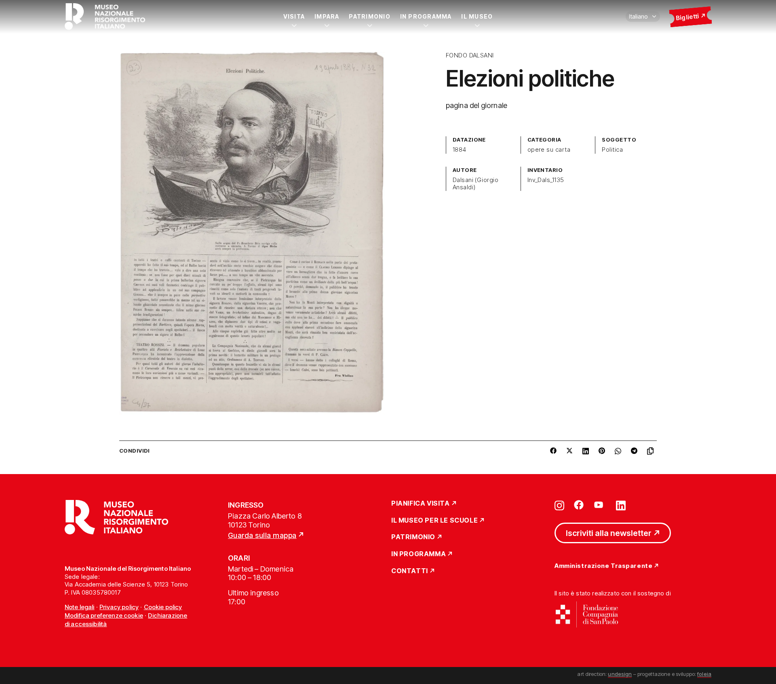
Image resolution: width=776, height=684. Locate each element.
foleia (704, 674)
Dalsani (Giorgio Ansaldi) (476, 183)
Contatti (409, 571)
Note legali (80, 607)
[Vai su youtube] (599, 505)
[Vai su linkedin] (621, 505)
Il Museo (477, 16)
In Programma (426, 16)
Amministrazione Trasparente (603, 566)
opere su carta (549, 149)
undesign (620, 674)
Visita (294, 16)
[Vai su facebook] (579, 505)
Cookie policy (163, 607)
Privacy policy (119, 607)
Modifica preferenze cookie (104, 615)
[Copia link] (652, 451)
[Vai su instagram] (559, 505)
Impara (326, 16)
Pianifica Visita (420, 503)
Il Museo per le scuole (434, 520)
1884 (459, 149)
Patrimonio (369, 16)
